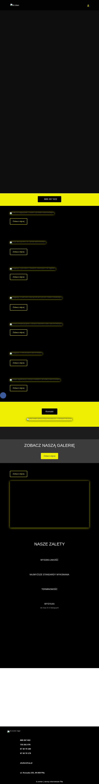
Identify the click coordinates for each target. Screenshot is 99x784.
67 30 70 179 (25, 753)
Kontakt (49, 411)
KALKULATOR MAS (49, 659)
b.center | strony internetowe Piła (49, 781)
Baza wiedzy (49, 630)
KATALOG (49, 644)
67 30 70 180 (25, 749)
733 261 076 (25, 745)
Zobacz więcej (18, 221)
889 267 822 (50, 199)
